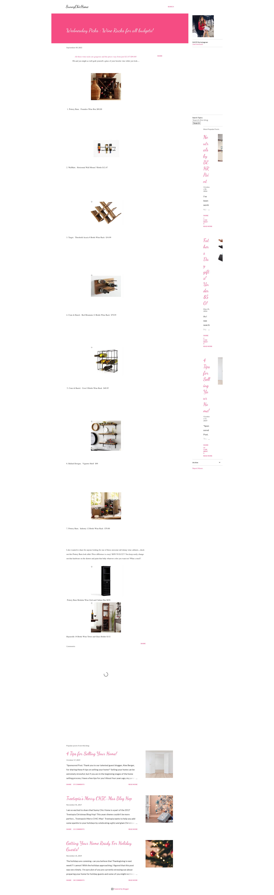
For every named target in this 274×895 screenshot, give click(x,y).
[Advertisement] (102, 718)
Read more (133, 784)
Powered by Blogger (121, 889)
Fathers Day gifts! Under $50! (206, 272)
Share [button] (159, 56)
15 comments (78, 829)
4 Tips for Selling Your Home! (91, 753)
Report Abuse (197, 468)
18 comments (78, 880)
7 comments (205, 221)
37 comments (78, 784)
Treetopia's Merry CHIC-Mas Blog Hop (99, 798)
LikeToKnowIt (197, 44)
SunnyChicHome (77, 6)
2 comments (205, 341)
